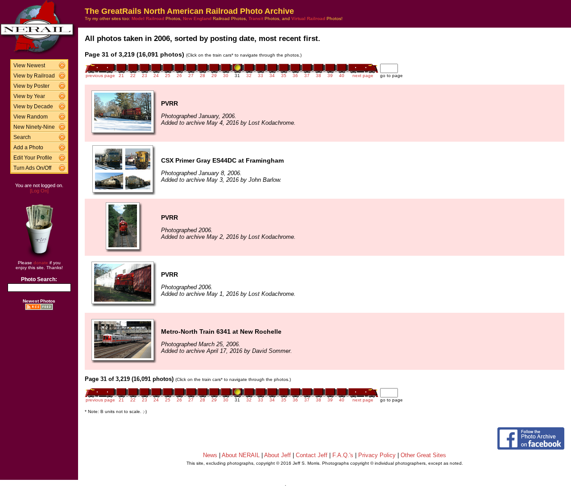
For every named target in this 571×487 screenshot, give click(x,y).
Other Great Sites (423, 455)
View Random (30, 116)
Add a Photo (28, 147)
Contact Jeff (311, 455)
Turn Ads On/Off (32, 168)
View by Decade (33, 106)
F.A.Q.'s (342, 455)
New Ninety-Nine (34, 127)
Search (22, 137)
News (210, 455)
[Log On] (39, 190)
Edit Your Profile (32, 157)
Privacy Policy (377, 455)
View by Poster (31, 86)
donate (40, 262)
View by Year (29, 96)
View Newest (29, 65)
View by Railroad (34, 75)
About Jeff (277, 455)
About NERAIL (241, 455)
